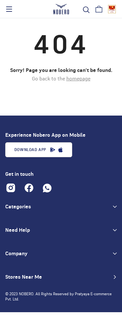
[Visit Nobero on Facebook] (29, 187)
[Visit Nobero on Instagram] (10, 187)
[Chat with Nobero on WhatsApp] (47, 187)
